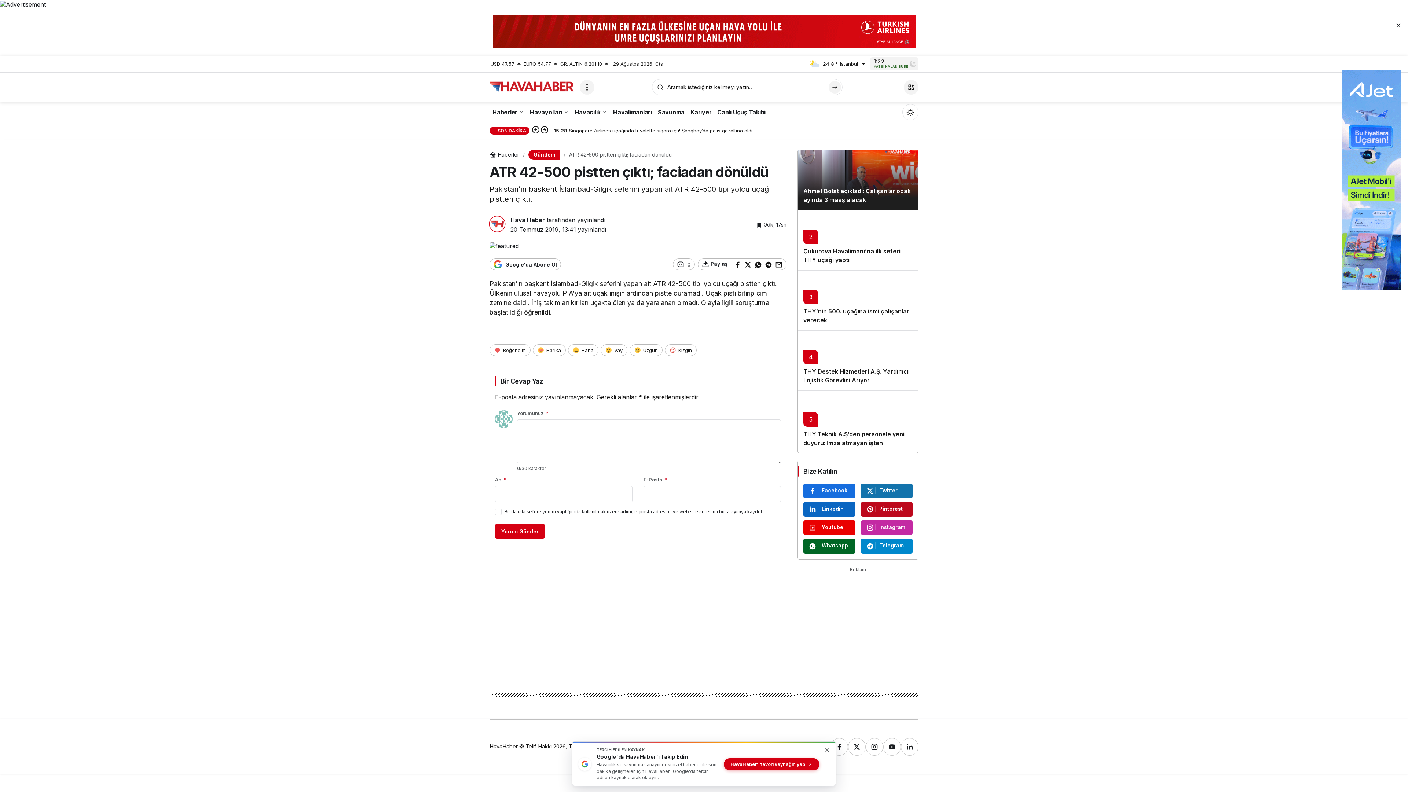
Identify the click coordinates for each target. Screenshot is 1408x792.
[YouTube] (892, 747)
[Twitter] (857, 747)
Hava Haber (527, 220)
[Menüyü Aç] (587, 87)
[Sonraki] (544, 130)
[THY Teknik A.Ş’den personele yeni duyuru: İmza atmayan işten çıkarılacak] (858, 421)
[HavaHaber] (531, 86)
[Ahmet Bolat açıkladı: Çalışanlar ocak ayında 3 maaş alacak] (858, 180)
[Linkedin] (909, 747)
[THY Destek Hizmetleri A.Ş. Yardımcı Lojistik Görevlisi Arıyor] (858, 360)
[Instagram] (874, 747)
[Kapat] (1398, 25)
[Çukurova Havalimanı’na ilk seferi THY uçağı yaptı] (858, 240)
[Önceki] (535, 130)
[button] (911, 87)
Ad (500, 480)
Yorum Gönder (520, 531)
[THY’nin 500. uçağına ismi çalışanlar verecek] (858, 300)
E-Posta (655, 480)
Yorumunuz (533, 413)
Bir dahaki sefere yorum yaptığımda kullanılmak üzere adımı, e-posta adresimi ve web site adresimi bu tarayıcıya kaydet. (634, 511)
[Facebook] (839, 747)
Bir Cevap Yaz (521, 381)
